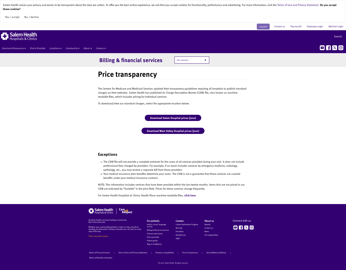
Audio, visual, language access (156, 225)
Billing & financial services (130, 60)
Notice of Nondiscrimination (100, 257)
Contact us (281, 26)
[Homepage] (110, 213)
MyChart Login (336, 26)
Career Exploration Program (187, 224)
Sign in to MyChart (154, 244)
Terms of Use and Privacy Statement (298, 5)
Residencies (181, 234)
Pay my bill (297, 26)
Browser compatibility (165, 252)
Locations (55, 48)
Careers (100, 48)
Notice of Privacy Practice (99, 252)
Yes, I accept (12, 17)
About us (209, 221)
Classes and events (155, 233)
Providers (180, 231)
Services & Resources (13, 48)
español (263, 26)
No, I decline (31, 17)
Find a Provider (37, 48)
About (87, 48)
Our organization (211, 234)
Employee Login (316, 26)
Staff (177, 238)
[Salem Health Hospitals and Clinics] (19, 36)
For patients (153, 221)
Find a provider (153, 237)
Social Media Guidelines (216, 252)
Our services (182, 60)
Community (71, 48)
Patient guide (152, 240)
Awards (207, 224)
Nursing (179, 227)
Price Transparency (190, 252)
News (206, 231)
